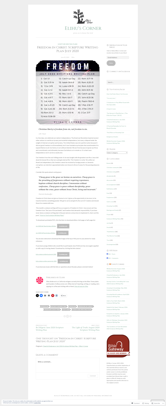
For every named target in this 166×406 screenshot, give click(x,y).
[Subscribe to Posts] (107, 254)
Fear (108, 193)
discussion (110, 180)
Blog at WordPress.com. (64, 395)
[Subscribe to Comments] (107, 258)
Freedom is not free (52, 309)
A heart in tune (111, 109)
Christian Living (111, 172)
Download (63, 226)
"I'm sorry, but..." (111, 98)
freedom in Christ (86, 306)
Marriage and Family (112, 210)
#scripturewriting (58, 306)
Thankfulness (111, 231)
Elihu (73, 57)
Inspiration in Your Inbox (118, 46)
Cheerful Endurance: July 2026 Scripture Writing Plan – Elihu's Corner (65, 346)
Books (108, 163)
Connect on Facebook (119, 71)
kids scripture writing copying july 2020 (46, 261)
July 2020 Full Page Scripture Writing (45, 233)
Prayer (109, 214)
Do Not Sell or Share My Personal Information (93, 395)
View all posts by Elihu (81, 286)
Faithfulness (110, 189)
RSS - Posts (111, 254)
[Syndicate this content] (110, 264)
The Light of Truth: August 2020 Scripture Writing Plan (85, 328)
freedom (72, 306)
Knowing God (111, 206)
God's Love (110, 201)
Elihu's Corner (83, 28)
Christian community (113, 167)
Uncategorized (111, 244)
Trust (108, 240)
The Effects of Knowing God (115, 132)
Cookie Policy (37, 402)
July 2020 (66, 309)
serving (109, 223)
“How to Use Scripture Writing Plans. (51, 215)
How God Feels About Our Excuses (117, 94)
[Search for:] (118, 82)
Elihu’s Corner (117, 264)
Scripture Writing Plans (67, 44)
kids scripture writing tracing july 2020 (46, 254)
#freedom (45, 306)
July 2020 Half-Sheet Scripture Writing (46, 226)
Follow (111, 63)
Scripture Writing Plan (82, 309)
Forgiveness (110, 197)
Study (108, 227)
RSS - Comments (113, 258)
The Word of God (112, 236)
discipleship (110, 176)
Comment (93, 376)
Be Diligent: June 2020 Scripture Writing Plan (50, 328)
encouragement (111, 184)
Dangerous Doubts (112, 137)
